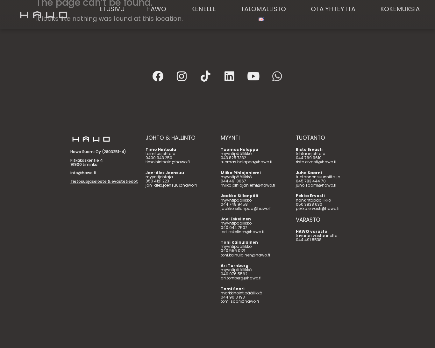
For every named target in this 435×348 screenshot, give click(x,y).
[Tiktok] (206, 76)
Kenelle (203, 8)
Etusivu (112, 8)
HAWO (156, 8)
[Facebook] (158, 76)
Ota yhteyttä (333, 8)
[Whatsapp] (277, 76)
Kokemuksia (400, 8)
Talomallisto (263, 8)
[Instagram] (182, 76)
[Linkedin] (229, 76)
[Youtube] (253, 76)
